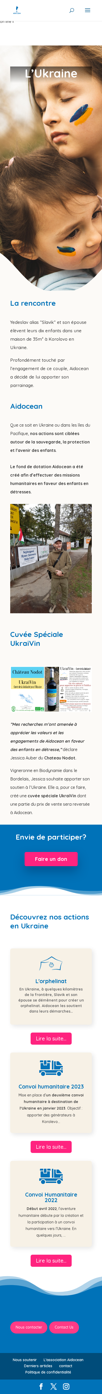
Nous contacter (29, 1327)
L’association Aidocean (63, 1359)
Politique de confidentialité (48, 1372)
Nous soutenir (25, 1359)
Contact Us (64, 1327)
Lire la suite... (51, 1038)
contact (65, 1366)
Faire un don (51, 859)
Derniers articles (38, 1366)
